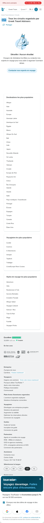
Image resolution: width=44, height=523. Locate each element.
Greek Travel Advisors (7, 15)
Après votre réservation (12, 385)
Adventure (9, 282)
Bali (7, 138)
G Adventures (11, 251)
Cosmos (9, 247)
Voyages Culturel (12, 306)
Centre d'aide (8, 457)
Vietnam (9, 165)
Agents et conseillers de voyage (14, 437)
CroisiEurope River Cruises (15, 266)
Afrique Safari (11, 302)
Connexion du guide (10, 430)
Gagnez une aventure (21, 380)
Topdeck (9, 258)
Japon (8, 149)
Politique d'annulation (11, 388)
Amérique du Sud (12, 122)
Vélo (7, 286)
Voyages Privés (11, 325)
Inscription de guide (10, 427)
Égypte (8, 126)
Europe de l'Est (11, 173)
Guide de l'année (9, 425)
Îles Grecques (11, 185)
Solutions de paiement (11, 410)
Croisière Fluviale (12, 298)
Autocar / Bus (10, 310)
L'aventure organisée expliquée (14, 397)
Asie (7, 106)
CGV (21, 517)
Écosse (8, 207)
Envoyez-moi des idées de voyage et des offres (21, 504)
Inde (7, 145)
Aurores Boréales (12, 294)
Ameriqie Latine (11, 118)
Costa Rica (10, 223)
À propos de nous (10, 370)
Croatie (8, 169)
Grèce (8, 181)
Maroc (8, 130)
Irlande (8, 192)
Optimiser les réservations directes (15, 415)
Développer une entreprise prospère (16, 407)
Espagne (9, 211)
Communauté (8, 390)
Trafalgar (9, 262)
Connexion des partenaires (13, 447)
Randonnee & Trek (12, 290)
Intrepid (9, 255)
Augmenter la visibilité (11, 412)
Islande (8, 188)
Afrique (8, 102)
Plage (8, 317)
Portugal (9, 203)
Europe (8, 114)
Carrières (14, 372)
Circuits (17, 15)
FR (27, 468)
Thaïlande (9, 161)
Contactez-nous (9, 455)
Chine (8, 142)
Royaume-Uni (11, 177)
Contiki (8, 243)
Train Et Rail (10, 313)
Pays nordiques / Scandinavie (16, 200)
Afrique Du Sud (11, 134)
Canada (9, 219)
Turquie (9, 215)
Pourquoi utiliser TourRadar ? (14, 382)
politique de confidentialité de (32, 517)
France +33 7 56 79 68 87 (12, 460)
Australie (9, 110)
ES (20, 468)
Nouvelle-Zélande (12, 153)
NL (34, 468)
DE (14, 468)
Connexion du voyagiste (12, 417)
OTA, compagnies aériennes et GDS (16, 445)
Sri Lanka (9, 157)
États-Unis (9, 227)
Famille (8, 321)
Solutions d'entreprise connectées (15, 400)
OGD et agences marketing (13, 442)
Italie (8, 196)
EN (7, 468)
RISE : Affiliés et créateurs (12, 440)
